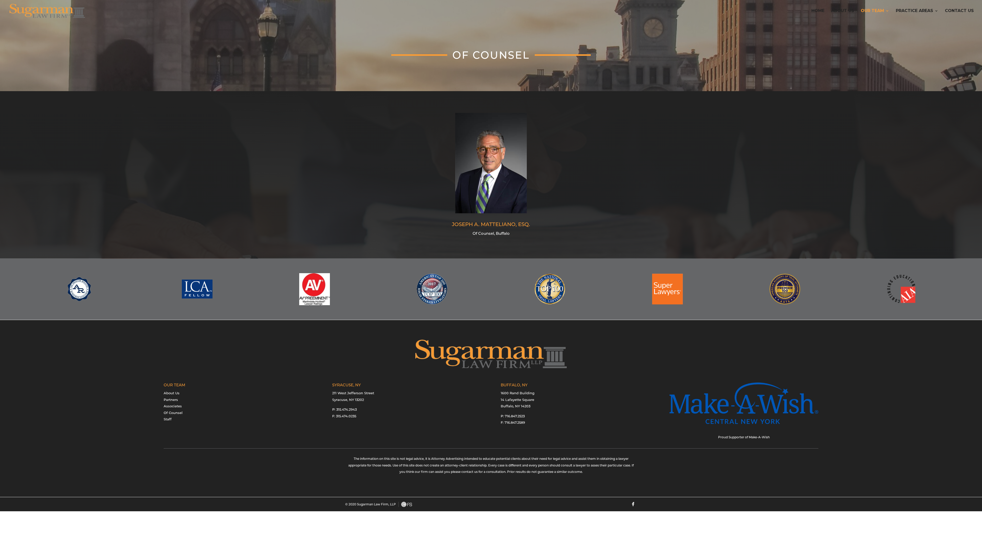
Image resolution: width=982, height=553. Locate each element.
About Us (842, 11)
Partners (171, 400)
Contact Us (959, 11)
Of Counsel (173, 413)
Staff (168, 419)
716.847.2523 (515, 416)
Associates (173, 406)
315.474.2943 (346, 409)
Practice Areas (914, 11)
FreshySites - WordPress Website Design (406, 504)
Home (817, 11)
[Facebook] (633, 504)
